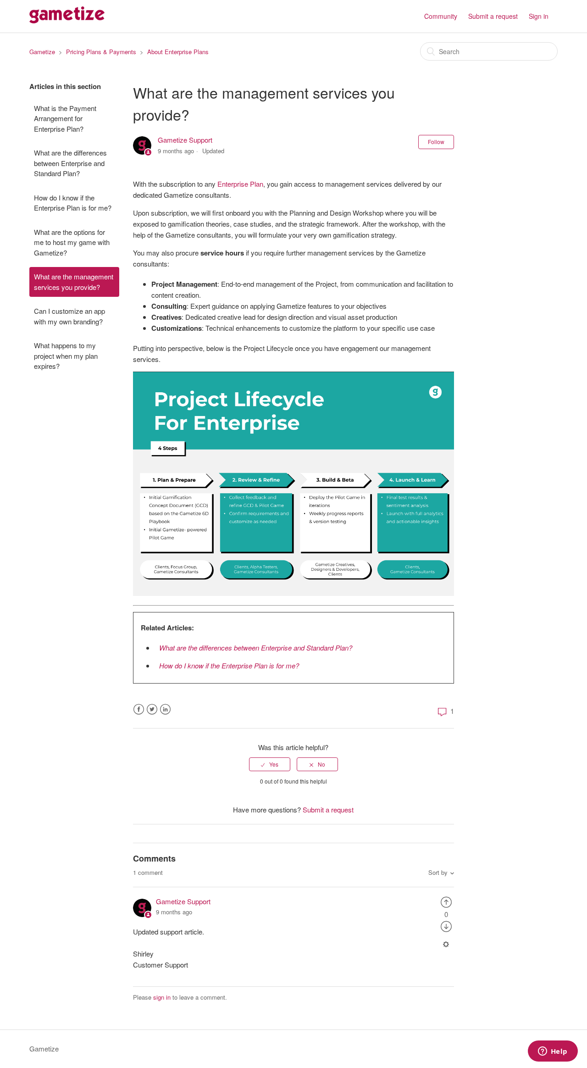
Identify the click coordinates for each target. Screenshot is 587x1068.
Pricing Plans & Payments (101, 51)
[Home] (67, 20)
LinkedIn (165, 709)
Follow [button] (436, 141)
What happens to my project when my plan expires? (66, 355)
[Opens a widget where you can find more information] (552, 1051)
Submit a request (493, 16)
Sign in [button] (538, 16)
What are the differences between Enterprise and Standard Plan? (70, 163)
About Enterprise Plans (178, 51)
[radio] (269, 764)
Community (440, 16)
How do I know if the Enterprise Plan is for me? (72, 203)
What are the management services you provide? (73, 282)
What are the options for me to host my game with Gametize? (72, 242)
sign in (162, 997)
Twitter (152, 709)
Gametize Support (185, 140)
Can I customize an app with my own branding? (69, 316)
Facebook (138, 709)
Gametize (42, 51)
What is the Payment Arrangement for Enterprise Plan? (65, 118)
